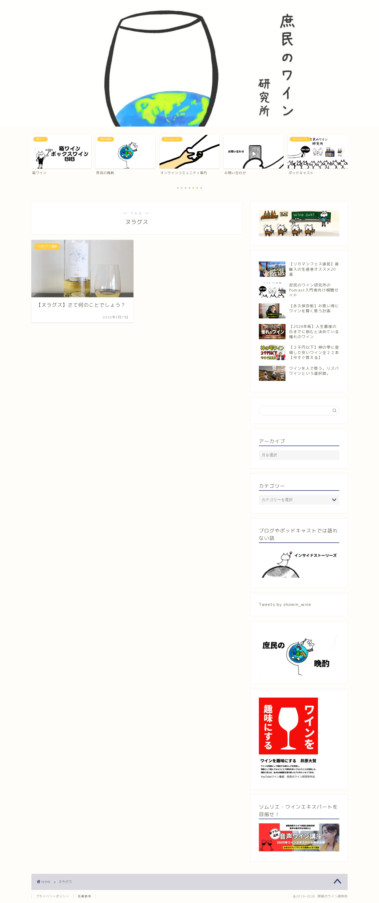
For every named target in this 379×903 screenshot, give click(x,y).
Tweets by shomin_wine (285, 604)
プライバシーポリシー (52, 896)
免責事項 (84, 896)
